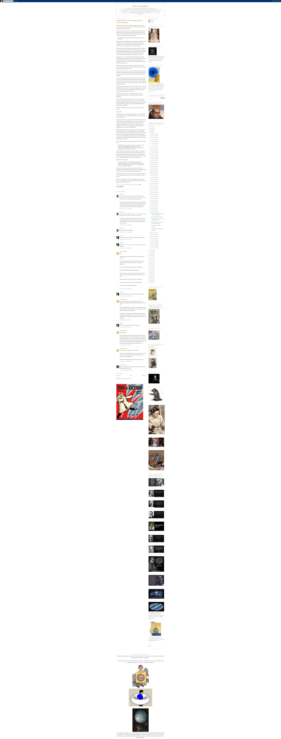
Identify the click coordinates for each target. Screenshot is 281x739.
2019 (151, 255)
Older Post (144, 375)
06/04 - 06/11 (154, 191)
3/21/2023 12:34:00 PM (125, 248)
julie (120, 194)
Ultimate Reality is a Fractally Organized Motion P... (157, 222)
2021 (151, 252)
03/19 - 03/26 (154, 211)
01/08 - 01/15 (154, 245)
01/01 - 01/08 (154, 247)
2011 (151, 271)
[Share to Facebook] (121, 186)
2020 (151, 253)
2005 (151, 282)
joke (128, 237)
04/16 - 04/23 (154, 204)
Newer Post (118, 375)
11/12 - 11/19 (154, 147)
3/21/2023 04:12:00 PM (125, 345)
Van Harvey (122, 364)
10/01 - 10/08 (154, 158)
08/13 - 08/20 (154, 172)
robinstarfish (122, 348)
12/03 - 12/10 (154, 141)
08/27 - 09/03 (154, 168)
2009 (151, 274)
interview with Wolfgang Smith (130, 244)
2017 (151, 259)
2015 (151, 263)
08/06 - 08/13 (154, 173)
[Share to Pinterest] (122, 186)
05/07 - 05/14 (154, 198)
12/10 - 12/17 (154, 139)
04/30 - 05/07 (154, 200)
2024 (151, 130)
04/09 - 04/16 (154, 206)
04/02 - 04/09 (154, 208)
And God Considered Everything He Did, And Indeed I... (157, 214)
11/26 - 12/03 (154, 143)
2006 (151, 280)
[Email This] (117, 186)
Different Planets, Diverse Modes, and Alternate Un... (157, 219)
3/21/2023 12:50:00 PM (125, 288)
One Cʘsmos (141, 6)
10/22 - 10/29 (154, 153)
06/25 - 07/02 (154, 185)
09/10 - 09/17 (154, 164)
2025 (151, 128)
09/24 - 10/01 (154, 160)
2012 (151, 269)
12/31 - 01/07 (154, 133)
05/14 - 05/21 (154, 196)
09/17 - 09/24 (154, 162)
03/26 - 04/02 (154, 210)
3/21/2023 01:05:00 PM (125, 320)
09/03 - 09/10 (154, 166)
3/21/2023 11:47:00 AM (125, 208)
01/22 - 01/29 (154, 242)
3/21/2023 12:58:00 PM (125, 296)
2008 (151, 276)
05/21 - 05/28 (154, 194)
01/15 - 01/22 (154, 244)
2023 (151, 132)
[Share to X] (120, 186)
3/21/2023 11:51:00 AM (125, 232)
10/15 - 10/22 (154, 154)
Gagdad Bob (122, 251)
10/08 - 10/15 (154, 156)
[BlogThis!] (118, 186)
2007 (151, 278)
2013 (151, 267)
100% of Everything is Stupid (157, 216)
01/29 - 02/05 (154, 240)
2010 (151, 272)
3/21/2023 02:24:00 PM (125, 327)
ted (120, 235)
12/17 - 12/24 (154, 137)
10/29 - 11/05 (154, 151)
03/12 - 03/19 (154, 232)
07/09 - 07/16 (154, 181)
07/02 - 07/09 (154, 183)
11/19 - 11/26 (154, 145)
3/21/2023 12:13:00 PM (125, 239)
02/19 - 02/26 (154, 234)
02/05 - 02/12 (154, 238)
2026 (151, 126)
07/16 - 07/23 (154, 179)
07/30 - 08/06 (154, 175)
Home (131, 375)
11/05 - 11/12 (154, 149)
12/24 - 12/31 (154, 135)
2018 (151, 257)
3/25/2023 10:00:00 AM (125, 370)
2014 (151, 265)
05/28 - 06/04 (154, 192)
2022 (151, 250)
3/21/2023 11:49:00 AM (125, 225)
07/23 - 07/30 (154, 177)
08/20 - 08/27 (154, 170)
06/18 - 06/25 (154, 187)
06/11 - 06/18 (154, 189)
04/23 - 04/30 (154, 202)
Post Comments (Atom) (126, 378)
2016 (151, 261)
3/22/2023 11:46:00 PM (125, 361)
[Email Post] (140, 184)
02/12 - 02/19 (154, 236)
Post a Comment (119, 373)
